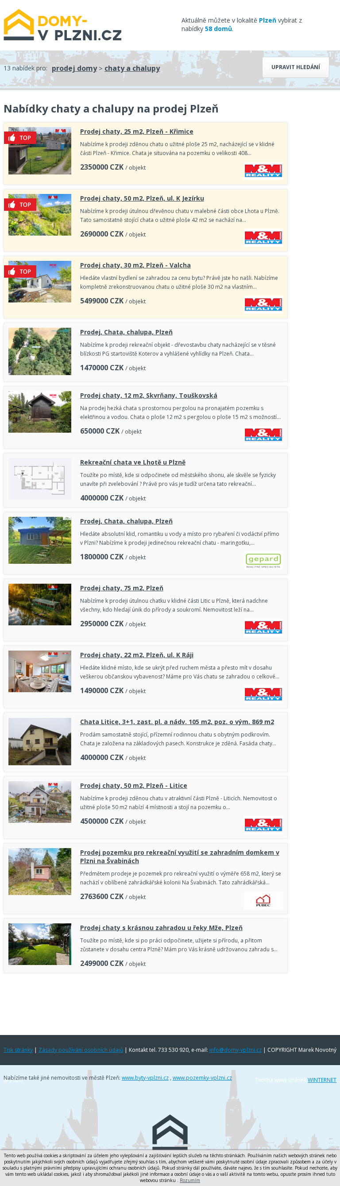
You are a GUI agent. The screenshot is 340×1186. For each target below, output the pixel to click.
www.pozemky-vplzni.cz (202, 1077)
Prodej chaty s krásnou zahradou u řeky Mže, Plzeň (161, 927)
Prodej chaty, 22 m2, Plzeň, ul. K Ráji (136, 655)
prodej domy (74, 68)
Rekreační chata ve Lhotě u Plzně (132, 462)
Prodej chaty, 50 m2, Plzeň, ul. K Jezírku (142, 198)
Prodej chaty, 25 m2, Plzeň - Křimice (136, 131)
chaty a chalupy (132, 68)
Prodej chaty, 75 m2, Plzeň (121, 588)
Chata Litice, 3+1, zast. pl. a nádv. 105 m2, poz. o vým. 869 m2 (177, 721)
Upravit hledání (295, 67)
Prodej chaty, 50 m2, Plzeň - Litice (133, 785)
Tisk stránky (18, 1050)
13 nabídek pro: (25, 68)
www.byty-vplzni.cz (145, 1077)
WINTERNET (322, 1080)
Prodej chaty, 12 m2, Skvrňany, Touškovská (148, 395)
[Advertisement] (146, 1002)
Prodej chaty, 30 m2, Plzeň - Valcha (135, 265)
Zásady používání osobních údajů (81, 1050)
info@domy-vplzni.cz (235, 1050)
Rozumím (190, 1180)
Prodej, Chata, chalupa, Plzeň (126, 332)
